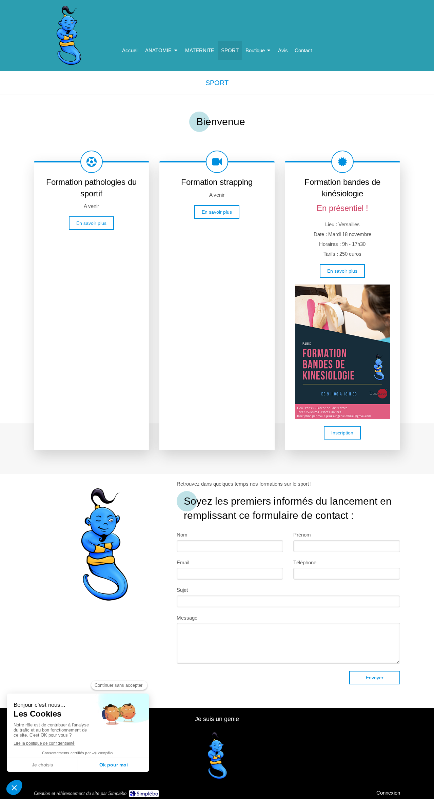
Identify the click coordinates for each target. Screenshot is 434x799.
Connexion (388, 793)
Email (183, 562)
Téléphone (304, 562)
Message (187, 618)
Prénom (302, 535)
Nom (182, 535)
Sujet (182, 590)
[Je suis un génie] (68, 65)
